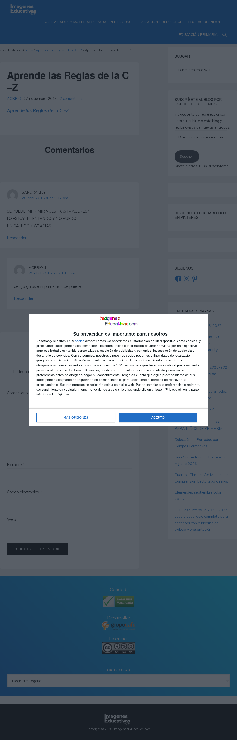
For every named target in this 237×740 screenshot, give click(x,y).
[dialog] (118, 370)
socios (79, 340)
